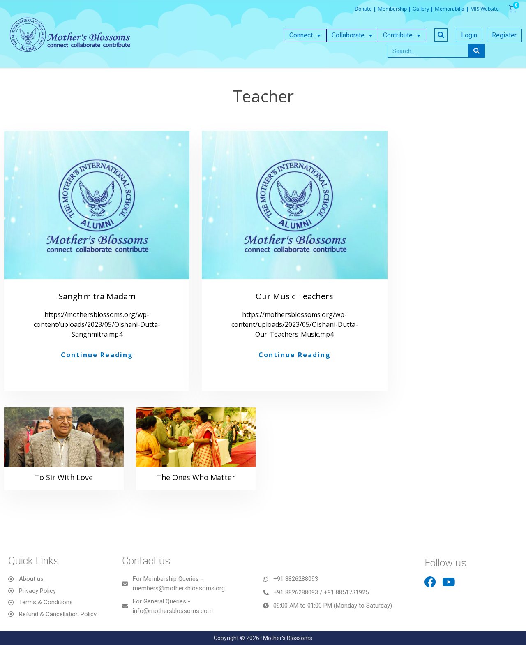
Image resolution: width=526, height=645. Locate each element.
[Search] (476, 50)
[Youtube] (448, 582)
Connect (301, 35)
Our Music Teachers (294, 296)
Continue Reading (97, 354)
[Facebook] (430, 582)
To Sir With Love (64, 477)
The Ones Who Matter (196, 477)
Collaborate (348, 35)
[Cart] (512, 9)
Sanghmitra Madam (97, 296)
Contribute (398, 35)
